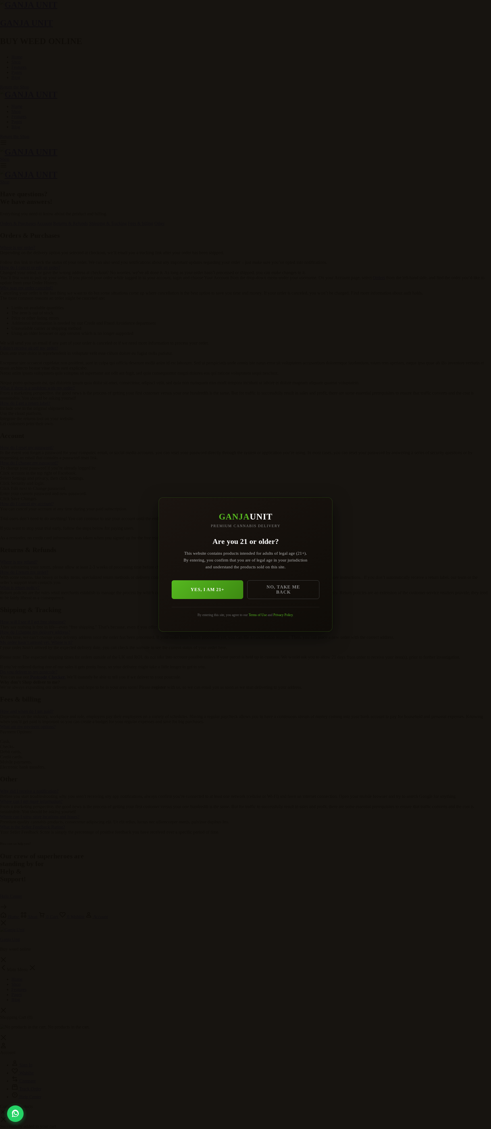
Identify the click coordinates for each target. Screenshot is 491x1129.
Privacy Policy (283, 615)
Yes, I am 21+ (207, 589)
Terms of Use (258, 615)
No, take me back (283, 589)
